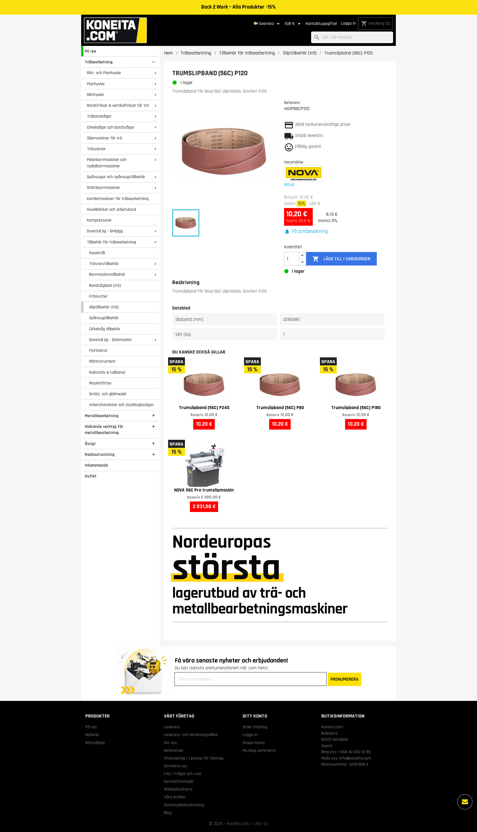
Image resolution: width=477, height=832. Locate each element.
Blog (167, 812)
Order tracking (255, 727)
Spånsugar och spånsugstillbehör (116, 177)
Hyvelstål (97, 253)
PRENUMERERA (344, 679)
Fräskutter (98, 296)
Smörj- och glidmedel (107, 394)
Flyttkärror (98, 350)
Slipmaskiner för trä (104, 138)
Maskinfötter (100, 383)
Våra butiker (175, 797)
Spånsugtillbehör (104, 318)
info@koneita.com (355, 758)
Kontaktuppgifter (321, 24)
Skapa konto (254, 742)
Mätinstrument (102, 361)
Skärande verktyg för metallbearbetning (104, 430)
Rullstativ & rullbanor (107, 372)
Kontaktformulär (179, 781)
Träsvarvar (96, 149)
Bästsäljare (95, 742)
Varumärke (293, 162)
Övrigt (90, 443)
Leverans (172, 727)
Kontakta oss (175, 766)
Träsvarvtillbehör (104, 263)
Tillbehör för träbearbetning (111, 242)
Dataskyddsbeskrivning (184, 805)
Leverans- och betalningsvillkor (191, 734)
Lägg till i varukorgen (341, 259)
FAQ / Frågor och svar (183, 773)
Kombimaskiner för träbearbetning (118, 198)
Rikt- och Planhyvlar (104, 73)
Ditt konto (255, 716)
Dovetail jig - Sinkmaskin (110, 339)
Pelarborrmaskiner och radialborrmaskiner (106, 163)
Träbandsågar (99, 116)
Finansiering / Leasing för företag (193, 758)
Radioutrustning (100, 454)
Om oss (170, 742)
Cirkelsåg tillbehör (104, 329)
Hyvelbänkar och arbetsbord (111, 209)
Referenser (174, 750)
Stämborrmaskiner (103, 187)
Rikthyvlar (95, 94)
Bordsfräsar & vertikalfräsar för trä (118, 105)
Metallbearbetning (101, 415)
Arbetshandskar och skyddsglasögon (121, 404)
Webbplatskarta (178, 789)
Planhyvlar (96, 84)
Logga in (348, 23)
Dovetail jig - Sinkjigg (105, 231)
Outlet (91, 476)
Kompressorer (99, 220)
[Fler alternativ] (465, 802)
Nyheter (92, 734)
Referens (292, 102)
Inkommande (96, 465)
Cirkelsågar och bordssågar (110, 127)
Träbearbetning (99, 62)
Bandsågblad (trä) (105, 285)
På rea (90, 51)
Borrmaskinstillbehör (107, 274)
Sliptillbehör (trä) (104, 307)
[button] (306, 231)
